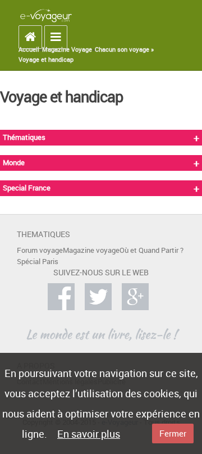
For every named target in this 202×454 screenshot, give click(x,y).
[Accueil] (46, 15)
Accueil (29, 49)
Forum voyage (40, 250)
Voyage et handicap (46, 59)
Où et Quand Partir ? (151, 250)
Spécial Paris (37, 261)
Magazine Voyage (67, 49)
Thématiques (24, 137)
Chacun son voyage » (124, 49)
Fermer (172, 433)
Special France (26, 188)
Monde (14, 162)
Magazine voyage (91, 250)
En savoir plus (88, 434)
